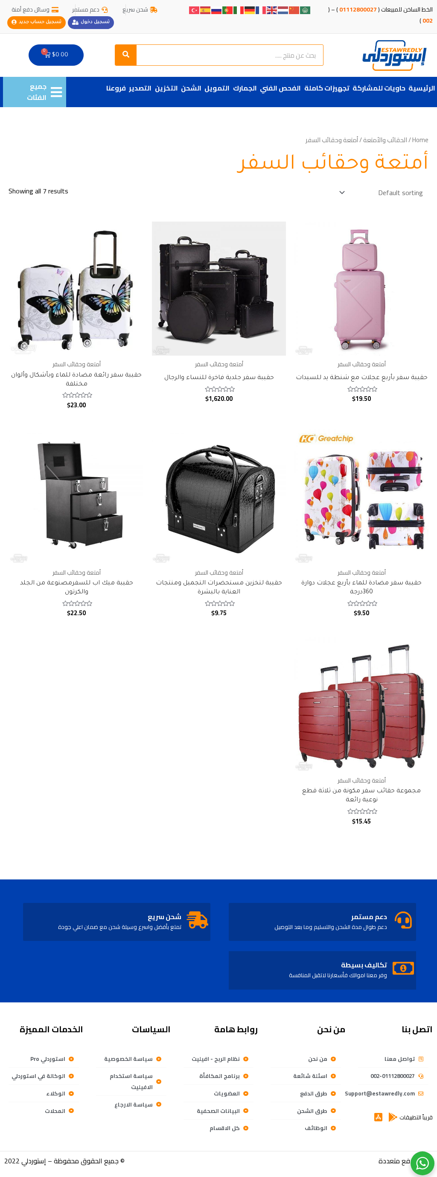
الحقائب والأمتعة (385, 140)
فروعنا (116, 88)
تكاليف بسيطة (364, 964)
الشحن (191, 88)
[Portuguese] (227, 9)
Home (420, 140)
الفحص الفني (280, 88)
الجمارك (245, 88)
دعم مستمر (369, 916)
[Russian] (216, 9)
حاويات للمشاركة (379, 88)
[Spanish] (205, 9)
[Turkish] (194, 9)
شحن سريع (164, 916)
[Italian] (239, 9)
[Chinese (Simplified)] (294, 9)
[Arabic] (305, 9)
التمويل (217, 88)
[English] (272, 9)
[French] (261, 9)
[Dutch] (283, 9)
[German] (250, 9)
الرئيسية (421, 88)
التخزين (166, 88)
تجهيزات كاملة (327, 88)
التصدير (140, 88)
